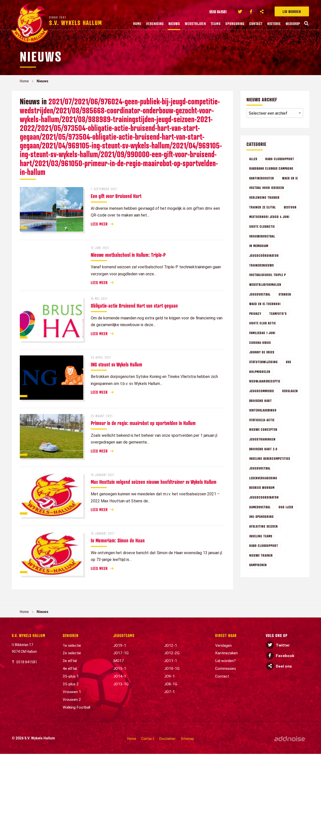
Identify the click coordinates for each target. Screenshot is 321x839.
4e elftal (70, 668)
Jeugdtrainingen (262, 439)
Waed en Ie (290, 178)
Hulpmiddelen (259, 371)
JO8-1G (170, 684)
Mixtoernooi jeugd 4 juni (269, 217)
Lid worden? (225, 661)
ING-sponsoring (261, 516)
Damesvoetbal (260, 507)
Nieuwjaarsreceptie (264, 381)
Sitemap (187, 739)
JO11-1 (170, 661)
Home (137, 23)
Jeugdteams (123, 635)
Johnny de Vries (261, 352)
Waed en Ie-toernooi (265, 304)
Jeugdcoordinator (264, 497)
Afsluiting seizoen (263, 526)
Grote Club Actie (262, 323)
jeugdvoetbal (260, 468)
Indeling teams (260, 536)
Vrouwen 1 (72, 692)
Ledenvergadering (263, 478)
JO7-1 (169, 692)
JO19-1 (119, 645)
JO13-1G (121, 684)
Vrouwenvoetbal (262, 236)
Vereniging (155, 23)
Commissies (225, 668)
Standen (285, 294)
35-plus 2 (71, 684)
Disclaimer (167, 739)
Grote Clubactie (262, 226)
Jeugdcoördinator (264, 255)
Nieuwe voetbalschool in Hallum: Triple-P (128, 255)
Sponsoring (235, 23)
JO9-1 (169, 676)
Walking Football (76, 707)
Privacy (255, 313)
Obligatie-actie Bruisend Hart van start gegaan (134, 305)
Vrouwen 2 (72, 699)
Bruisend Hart (260, 400)
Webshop (293, 23)
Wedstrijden (195, 23)
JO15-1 (119, 668)
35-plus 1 (71, 676)
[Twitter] (240, 12)
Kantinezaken (226, 653)
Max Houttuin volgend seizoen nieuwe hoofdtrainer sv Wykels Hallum (153, 482)
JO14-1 (119, 676)
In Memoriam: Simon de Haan (118, 540)
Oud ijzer (286, 507)
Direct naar (226, 635)
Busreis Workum (262, 487)
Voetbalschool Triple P (267, 275)
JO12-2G (172, 653)
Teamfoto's (278, 313)
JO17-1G (121, 653)
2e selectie (72, 653)
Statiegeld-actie (262, 420)
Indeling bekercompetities (269, 458)
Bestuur (290, 207)
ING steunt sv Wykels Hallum (116, 364)
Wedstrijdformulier (265, 284)
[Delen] (262, 12)
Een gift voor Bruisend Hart (116, 196)
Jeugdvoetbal (260, 294)
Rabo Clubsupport (263, 545)
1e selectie (72, 645)
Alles (253, 159)
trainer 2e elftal (262, 207)
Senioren (70, 635)
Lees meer (99, 224)
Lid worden (292, 11)
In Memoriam (258, 246)
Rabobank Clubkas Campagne (271, 168)
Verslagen (290, 391)
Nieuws (174, 23)
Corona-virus (260, 342)
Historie (274, 23)
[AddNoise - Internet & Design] (289, 739)
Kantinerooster (261, 178)
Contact (256, 23)
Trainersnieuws (261, 265)
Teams (216, 23)
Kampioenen (258, 565)
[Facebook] (251, 12)
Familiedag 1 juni (262, 333)
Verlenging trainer (264, 197)
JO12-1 (170, 645)
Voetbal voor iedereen (266, 187)
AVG (288, 362)
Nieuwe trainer (261, 555)
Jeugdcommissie (261, 391)
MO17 (118, 661)
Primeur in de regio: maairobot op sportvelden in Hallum (143, 423)
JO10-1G (172, 668)
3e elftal (70, 661)
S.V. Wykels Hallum (28, 635)
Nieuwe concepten (263, 429)
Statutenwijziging (263, 362)
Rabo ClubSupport (279, 159)
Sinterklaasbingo (263, 410)
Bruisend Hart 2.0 (263, 449)
